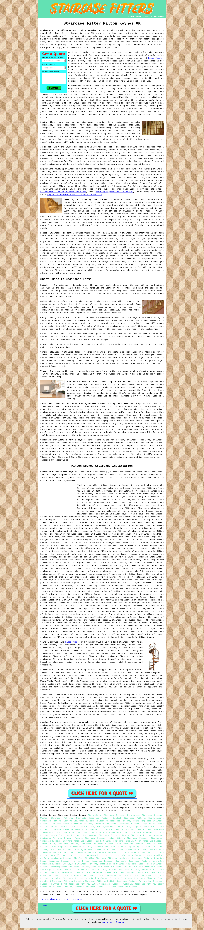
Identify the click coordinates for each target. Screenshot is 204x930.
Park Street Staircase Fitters (80, 832)
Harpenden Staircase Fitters (108, 872)
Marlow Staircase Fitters (136, 829)
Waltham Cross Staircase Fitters (118, 864)
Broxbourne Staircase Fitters (103, 829)
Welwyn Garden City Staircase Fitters (72, 827)
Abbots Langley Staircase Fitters (119, 852)
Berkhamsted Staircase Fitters (144, 815)
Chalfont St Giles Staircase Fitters (95, 858)
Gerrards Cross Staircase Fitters (72, 824)
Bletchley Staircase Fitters (139, 884)
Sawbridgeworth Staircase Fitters (70, 867)
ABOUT (132, 16)
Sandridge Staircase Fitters (56, 870)
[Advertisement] (58, 499)
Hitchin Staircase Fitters (124, 870)
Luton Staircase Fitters (106, 884)
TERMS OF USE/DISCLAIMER (154, 16)
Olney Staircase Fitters (65, 835)
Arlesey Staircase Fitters (56, 850)
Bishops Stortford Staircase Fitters (118, 824)
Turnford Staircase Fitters (89, 887)
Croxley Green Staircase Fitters (144, 841)
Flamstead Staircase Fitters (97, 844)
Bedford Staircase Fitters (79, 821)
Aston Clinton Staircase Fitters (128, 838)
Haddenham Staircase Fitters (122, 875)
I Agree (120, 922)
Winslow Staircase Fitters (137, 855)
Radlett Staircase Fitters (122, 881)
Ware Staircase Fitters (129, 844)
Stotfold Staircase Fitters (102, 878)
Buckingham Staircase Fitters (113, 827)
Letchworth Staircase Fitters (135, 858)
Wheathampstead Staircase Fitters (71, 847)
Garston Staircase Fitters (113, 832)
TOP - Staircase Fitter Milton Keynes (61, 899)
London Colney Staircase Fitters (59, 844)
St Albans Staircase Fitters (138, 878)
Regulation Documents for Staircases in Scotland (74, 195)
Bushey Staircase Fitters (141, 872)
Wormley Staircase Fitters (106, 867)
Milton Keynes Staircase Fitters (92, 861)
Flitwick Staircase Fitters (122, 887)
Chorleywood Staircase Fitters (80, 864)
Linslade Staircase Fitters (67, 829)
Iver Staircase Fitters (132, 850)
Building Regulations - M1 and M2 (114, 192)
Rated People (155, 58)
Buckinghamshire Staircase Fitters (95, 850)
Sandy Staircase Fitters (109, 841)
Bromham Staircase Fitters (110, 847)
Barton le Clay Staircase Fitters (143, 867)
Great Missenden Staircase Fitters (70, 872)
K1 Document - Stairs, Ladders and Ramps (63, 192)
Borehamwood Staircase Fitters (102, 855)
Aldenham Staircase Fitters (67, 878)
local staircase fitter (101, 662)
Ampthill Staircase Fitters (66, 855)
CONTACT (139, 16)
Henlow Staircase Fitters (136, 835)
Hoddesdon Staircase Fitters (87, 875)
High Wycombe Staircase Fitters (100, 835)
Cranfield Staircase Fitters (93, 818)
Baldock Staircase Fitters (129, 818)
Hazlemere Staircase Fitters (113, 821)
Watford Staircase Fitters (56, 818)
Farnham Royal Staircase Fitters (70, 884)
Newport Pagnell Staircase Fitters (85, 838)
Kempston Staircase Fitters (89, 881)
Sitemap (43, 905)
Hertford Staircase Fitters (80, 852)
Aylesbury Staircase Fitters (145, 847)
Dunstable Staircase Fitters (133, 861)
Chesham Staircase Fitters (91, 870)
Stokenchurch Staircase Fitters (106, 815)
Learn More (108, 922)
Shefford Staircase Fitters (78, 841)
